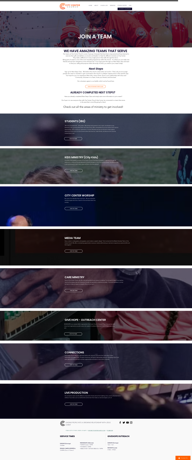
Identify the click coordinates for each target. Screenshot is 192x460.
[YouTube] (127, 422)
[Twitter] (123, 422)
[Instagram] (131, 422)
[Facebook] (120, 422)
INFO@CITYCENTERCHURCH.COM (96, 430)
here (112, 81)
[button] (96, 5)
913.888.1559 (110, 430)
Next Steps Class (77, 71)
